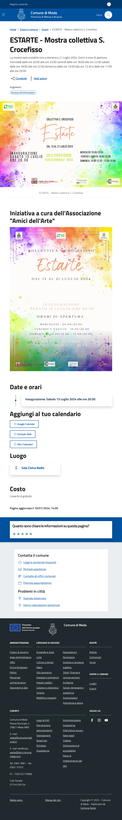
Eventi (45, 29)
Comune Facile (88, 808)
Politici (13, 672)
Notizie (93, 652)
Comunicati (95, 657)
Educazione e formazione (70, 654)
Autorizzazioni (70, 698)
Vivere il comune (29, 29)
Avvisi (92, 662)
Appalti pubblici (44, 682)
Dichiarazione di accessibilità (71, 748)
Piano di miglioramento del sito (72, 761)
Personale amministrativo (18, 680)
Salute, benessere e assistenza (73, 690)
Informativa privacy (73, 730)
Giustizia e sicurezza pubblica (73, 664)
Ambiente (68, 682)
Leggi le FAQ (43, 720)
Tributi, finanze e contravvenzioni (71, 675)
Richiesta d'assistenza (42, 748)
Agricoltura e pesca (73, 703)
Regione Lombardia (19, 4)
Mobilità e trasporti (46, 698)
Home (13, 29)
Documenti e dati (19, 688)
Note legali (68, 735)
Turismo (40, 693)
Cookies (67, 740)
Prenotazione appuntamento (44, 727)
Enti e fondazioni (18, 667)
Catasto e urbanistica (47, 688)
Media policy (16, 800)
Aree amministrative (20, 657)
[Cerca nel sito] (108, 15)
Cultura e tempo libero (44, 664)
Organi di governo (19, 652)
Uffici (12, 662)
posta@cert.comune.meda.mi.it (21, 754)
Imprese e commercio (47, 677)
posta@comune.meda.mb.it (21, 740)
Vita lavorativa (44, 672)
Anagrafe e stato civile (45, 654)
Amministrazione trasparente (72, 722)
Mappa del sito (53, 800)
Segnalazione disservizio (43, 738)
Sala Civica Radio (33, 468)
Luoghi (92, 683)
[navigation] (3, 14)
